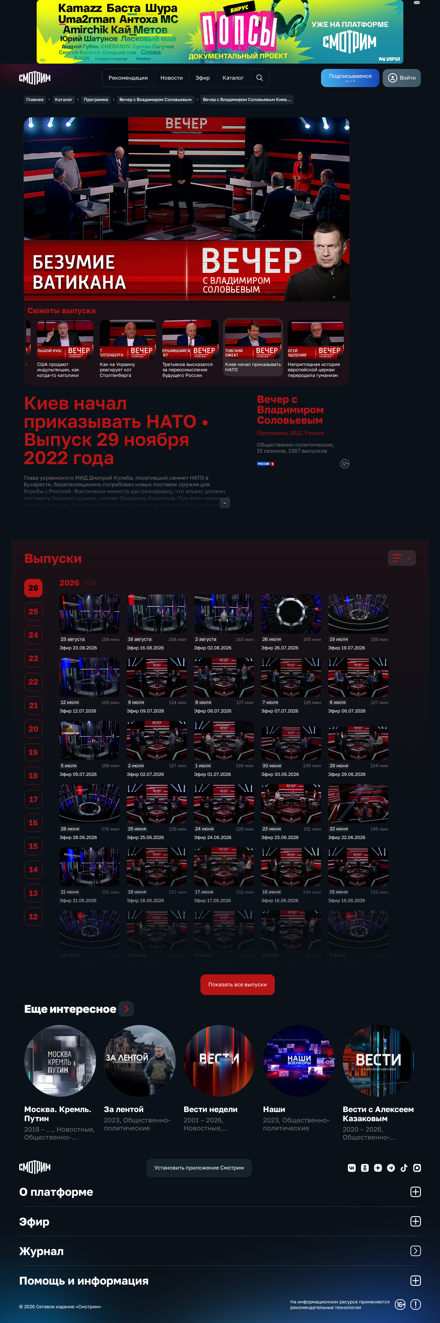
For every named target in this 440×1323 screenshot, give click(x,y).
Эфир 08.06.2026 (280, 963)
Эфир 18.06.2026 (145, 900)
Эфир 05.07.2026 (78, 774)
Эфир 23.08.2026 (78, 647)
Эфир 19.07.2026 (346, 647)
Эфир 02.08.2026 (212, 647)
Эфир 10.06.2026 (145, 963)
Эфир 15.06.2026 (346, 900)
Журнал (41, 1251)
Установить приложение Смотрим (199, 1167)
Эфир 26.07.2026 (279, 647)
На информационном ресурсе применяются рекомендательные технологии (340, 1304)
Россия (314, 433)
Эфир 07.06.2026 (347, 963)
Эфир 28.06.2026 (78, 837)
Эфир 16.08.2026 (145, 647)
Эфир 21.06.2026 (78, 900)
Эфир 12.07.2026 (78, 711)
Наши (274, 1109)
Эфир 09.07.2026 (145, 711)
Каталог (64, 99)
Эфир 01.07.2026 (212, 774)
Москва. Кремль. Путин (57, 1113)
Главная (35, 99)
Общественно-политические (295, 445)
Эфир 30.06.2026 (280, 774)
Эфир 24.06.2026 (212, 837)
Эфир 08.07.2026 (212, 711)
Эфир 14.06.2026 (78, 963)
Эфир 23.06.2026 (280, 837)
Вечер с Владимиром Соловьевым (155, 99)
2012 (296, 433)
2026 (90, 583)
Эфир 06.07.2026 (347, 711)
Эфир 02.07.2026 (145, 774)
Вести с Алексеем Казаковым (378, 1113)
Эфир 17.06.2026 (212, 900)
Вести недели (211, 1109)
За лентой (124, 1109)
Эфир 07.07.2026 (279, 711)
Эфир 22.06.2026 (346, 837)
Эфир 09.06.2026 (213, 963)
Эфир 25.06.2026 (145, 837)
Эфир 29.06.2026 (347, 774)
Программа (96, 99)
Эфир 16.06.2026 (279, 900)
